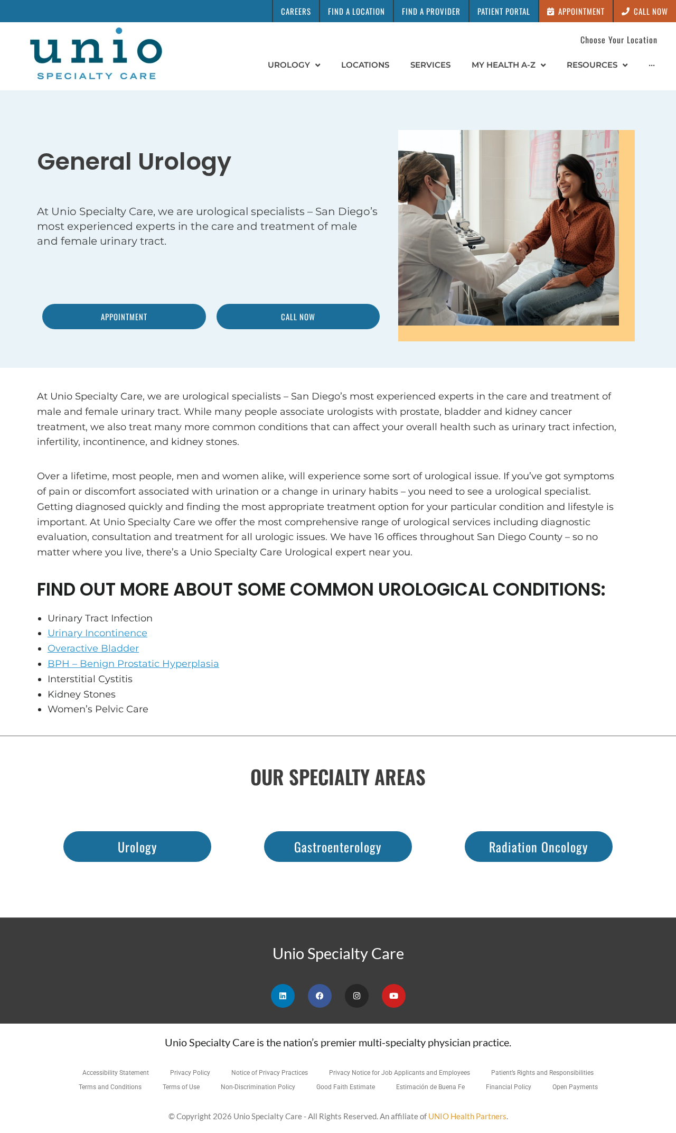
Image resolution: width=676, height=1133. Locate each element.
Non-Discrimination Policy (258, 1087)
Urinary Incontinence (97, 633)
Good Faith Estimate (345, 1087)
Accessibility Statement (115, 1072)
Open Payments (575, 1087)
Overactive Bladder (93, 648)
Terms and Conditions (110, 1087)
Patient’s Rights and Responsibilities (542, 1072)
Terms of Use (181, 1087)
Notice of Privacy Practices (269, 1072)
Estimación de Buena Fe (430, 1087)
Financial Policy (508, 1087)
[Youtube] (394, 996)
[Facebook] (320, 996)
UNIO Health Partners (467, 1116)
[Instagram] (357, 996)
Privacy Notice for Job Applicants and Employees (399, 1072)
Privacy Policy (190, 1072)
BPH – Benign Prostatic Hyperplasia (133, 664)
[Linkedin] (283, 996)
